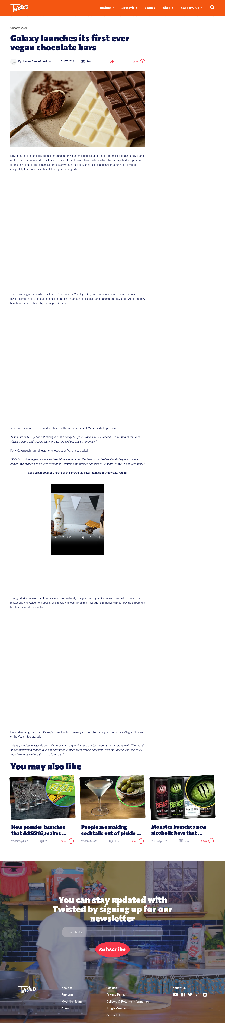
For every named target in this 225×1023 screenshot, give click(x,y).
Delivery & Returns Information (127, 1001)
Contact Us (113, 1015)
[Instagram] (204, 994)
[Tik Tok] (197, 994)
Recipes (105, 8)
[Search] (212, 7)
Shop (167, 8)
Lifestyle (127, 8)
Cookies (111, 988)
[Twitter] (190, 994)
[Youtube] (175, 994)
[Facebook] (182, 994)
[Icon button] (112, 61)
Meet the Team (72, 1001)
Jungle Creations (117, 1008)
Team (149, 8)
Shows (66, 1008)
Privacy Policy (115, 995)
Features (67, 995)
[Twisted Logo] (19, 8)
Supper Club (190, 8)
